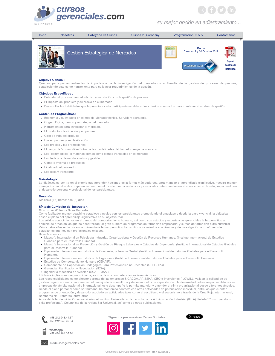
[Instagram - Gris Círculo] (202, 10)
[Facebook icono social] (129, 328)
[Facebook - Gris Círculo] (212, 10)
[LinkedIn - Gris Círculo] (231, 10)
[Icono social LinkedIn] (161, 328)
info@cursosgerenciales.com (67, 343)
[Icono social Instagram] (113, 328)
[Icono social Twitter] (145, 328)
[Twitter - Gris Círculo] (221, 10)
